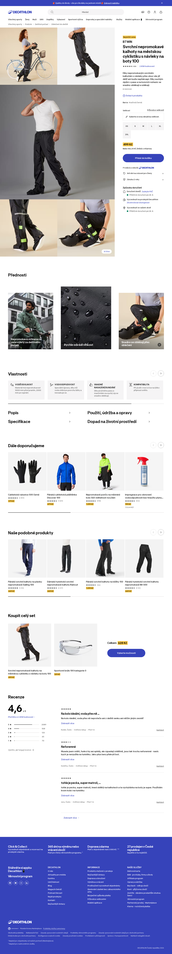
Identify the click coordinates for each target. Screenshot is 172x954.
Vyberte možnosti (126, 653)
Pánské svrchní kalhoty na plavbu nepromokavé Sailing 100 (25, 583)
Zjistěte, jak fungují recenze (19, 750)
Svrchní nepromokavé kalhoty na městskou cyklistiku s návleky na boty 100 (29, 672)
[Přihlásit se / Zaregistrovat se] (155, 12)
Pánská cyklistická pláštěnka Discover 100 (62, 496)
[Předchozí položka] (153, 373)
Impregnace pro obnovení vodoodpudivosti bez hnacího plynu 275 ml (143, 496)
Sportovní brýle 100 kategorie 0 (70, 670)
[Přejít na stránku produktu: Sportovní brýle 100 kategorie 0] (75, 645)
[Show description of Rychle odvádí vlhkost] (106, 344)
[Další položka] (161, 373)
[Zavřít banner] (162, 3)
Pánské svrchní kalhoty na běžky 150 (104, 581)
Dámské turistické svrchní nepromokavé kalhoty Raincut (62, 583)
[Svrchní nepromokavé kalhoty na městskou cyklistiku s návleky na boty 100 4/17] (28, 228)
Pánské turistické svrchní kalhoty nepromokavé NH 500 (142, 583)
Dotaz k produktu (134, 95)
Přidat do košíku (143, 158)
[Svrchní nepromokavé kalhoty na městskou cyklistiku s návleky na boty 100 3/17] (57, 142)
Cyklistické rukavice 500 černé (23, 494)
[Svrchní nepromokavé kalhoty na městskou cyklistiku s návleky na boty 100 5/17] (86, 228)
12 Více (107, 251)
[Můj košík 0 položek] (161, 12)
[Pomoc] (149, 12)
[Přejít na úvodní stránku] (20, 12)
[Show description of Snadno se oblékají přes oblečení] (159, 345)
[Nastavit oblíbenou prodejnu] (143, 12)
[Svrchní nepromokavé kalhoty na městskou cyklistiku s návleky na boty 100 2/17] (28, 56)
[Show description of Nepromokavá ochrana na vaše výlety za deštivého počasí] (49, 345)
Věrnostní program (153, 19)
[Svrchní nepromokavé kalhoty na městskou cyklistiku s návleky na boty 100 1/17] (86, 56)
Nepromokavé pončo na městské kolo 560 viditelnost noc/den (103, 496)
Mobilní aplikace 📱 (133, 19)
